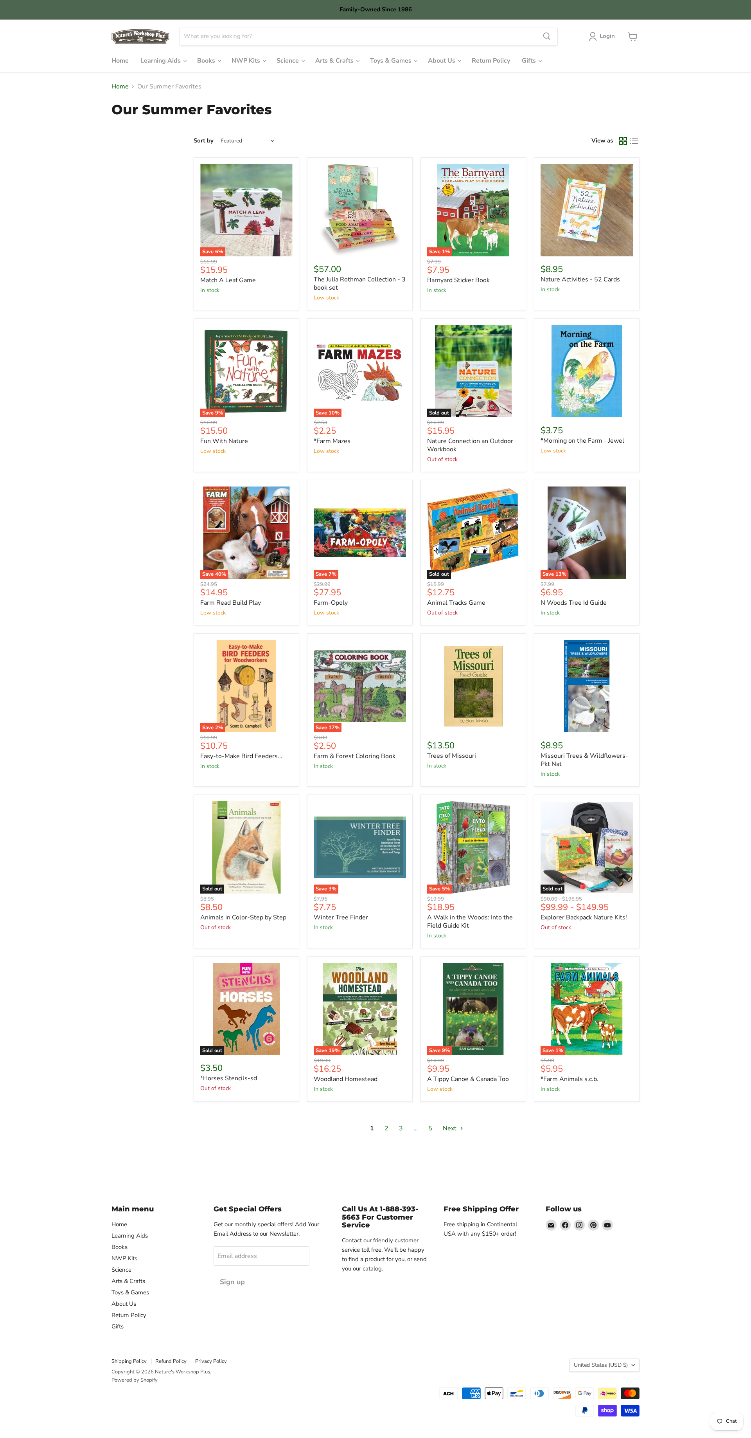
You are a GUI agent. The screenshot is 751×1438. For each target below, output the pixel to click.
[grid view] (623, 140)
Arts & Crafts (335, 60)
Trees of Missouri (451, 755)
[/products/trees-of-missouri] (473, 686)
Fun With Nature (224, 441)
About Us (442, 60)
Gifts (529, 60)
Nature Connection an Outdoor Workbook (470, 445)
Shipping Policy (129, 1361)
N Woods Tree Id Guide (574, 602)
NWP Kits (247, 60)
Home (120, 60)
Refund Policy (171, 1361)
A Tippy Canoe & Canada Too (468, 1079)
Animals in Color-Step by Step (243, 917)
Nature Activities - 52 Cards (580, 279)
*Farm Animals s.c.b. (569, 1079)
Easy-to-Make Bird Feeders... (241, 756)
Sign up (232, 1282)
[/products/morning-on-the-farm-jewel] (587, 371)
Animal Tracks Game (456, 602)
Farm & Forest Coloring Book (354, 756)
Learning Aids (161, 60)
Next (450, 1128)
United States (601, 1365)
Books (207, 60)
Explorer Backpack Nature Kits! (584, 917)
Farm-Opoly (331, 602)
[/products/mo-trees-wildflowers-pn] (587, 686)
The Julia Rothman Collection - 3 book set (360, 283)
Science (288, 60)
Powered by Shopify (134, 1380)
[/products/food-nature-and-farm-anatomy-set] (360, 210)
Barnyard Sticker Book (458, 280)
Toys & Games (391, 60)
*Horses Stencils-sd (228, 1078)
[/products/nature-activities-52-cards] (587, 210)
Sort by (204, 140)
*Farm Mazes (332, 441)
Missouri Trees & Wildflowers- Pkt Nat (584, 759)
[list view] (634, 140)
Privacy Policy (211, 1361)
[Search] (546, 36)
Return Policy (491, 60)
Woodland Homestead (345, 1079)
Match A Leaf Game (228, 280)
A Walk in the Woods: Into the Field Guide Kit (470, 921)
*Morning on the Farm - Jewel (582, 440)
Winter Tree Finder (341, 917)
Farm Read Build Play (230, 602)
